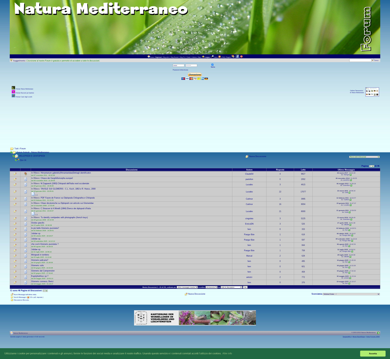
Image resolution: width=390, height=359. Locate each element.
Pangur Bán (249, 234)
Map (199, 57)
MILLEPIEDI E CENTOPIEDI (32, 156)
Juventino (346, 185)
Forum (152, 57)
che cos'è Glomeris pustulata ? (44, 244)
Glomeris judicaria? (39, 260)
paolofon (249, 179)
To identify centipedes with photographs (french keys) (64, 217)
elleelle (346, 224)
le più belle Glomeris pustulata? (45, 228)
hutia (346, 212)
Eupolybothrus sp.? (39, 276)
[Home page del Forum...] (148, 57)
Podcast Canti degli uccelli (24, 97)
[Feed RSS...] (219, 57)
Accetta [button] (373, 353)
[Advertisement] (195, 119)
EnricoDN (249, 224)
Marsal (249, 256)
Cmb (346, 192)
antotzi (249, 277)
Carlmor (249, 199)
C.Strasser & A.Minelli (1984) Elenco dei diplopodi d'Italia (66, 208)
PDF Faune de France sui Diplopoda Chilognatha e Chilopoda (68, 198)
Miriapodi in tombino (40, 255)
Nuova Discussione (257, 156)
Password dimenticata (180, 70)
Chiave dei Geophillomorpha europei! (57, 178)
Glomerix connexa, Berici (42, 281)
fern (249, 229)
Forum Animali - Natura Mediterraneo (33, 152)
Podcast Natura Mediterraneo (24, 89)
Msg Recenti (175, 57)
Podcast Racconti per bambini (25, 93)
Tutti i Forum (20, 148)
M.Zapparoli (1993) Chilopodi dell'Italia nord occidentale (65, 183)
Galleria (194, 57)
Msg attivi (166, 57)
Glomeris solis (37, 265)
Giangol (346, 174)
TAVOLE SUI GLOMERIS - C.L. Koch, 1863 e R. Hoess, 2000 (68, 189)
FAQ (223, 57)
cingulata (249, 218)
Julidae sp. (36, 233)
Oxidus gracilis (37, 223)
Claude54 (249, 174)
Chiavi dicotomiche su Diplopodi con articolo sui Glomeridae (67, 203)
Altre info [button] (227, 353)
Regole (228, 57)
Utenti (188, 57)
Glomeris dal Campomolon (43, 271)
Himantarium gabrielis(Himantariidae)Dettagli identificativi (66, 173)
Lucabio (249, 184)
